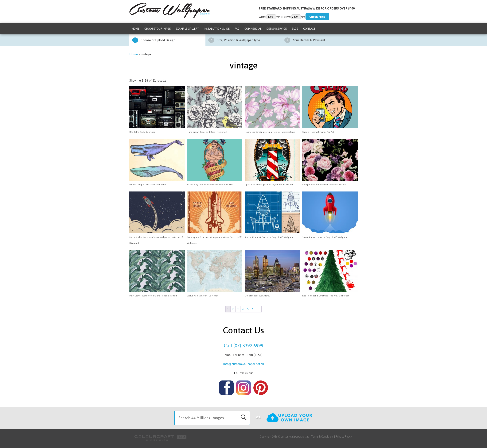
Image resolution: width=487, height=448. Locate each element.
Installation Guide (217, 28)
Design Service (276, 28)
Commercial (252, 28)
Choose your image (157, 28)
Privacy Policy (343, 436)
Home (135, 28)
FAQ (237, 28)
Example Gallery (187, 28)
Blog (295, 28)
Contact (309, 28)
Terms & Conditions (322, 436)
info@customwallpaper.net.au (243, 364)
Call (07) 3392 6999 (243, 345)
